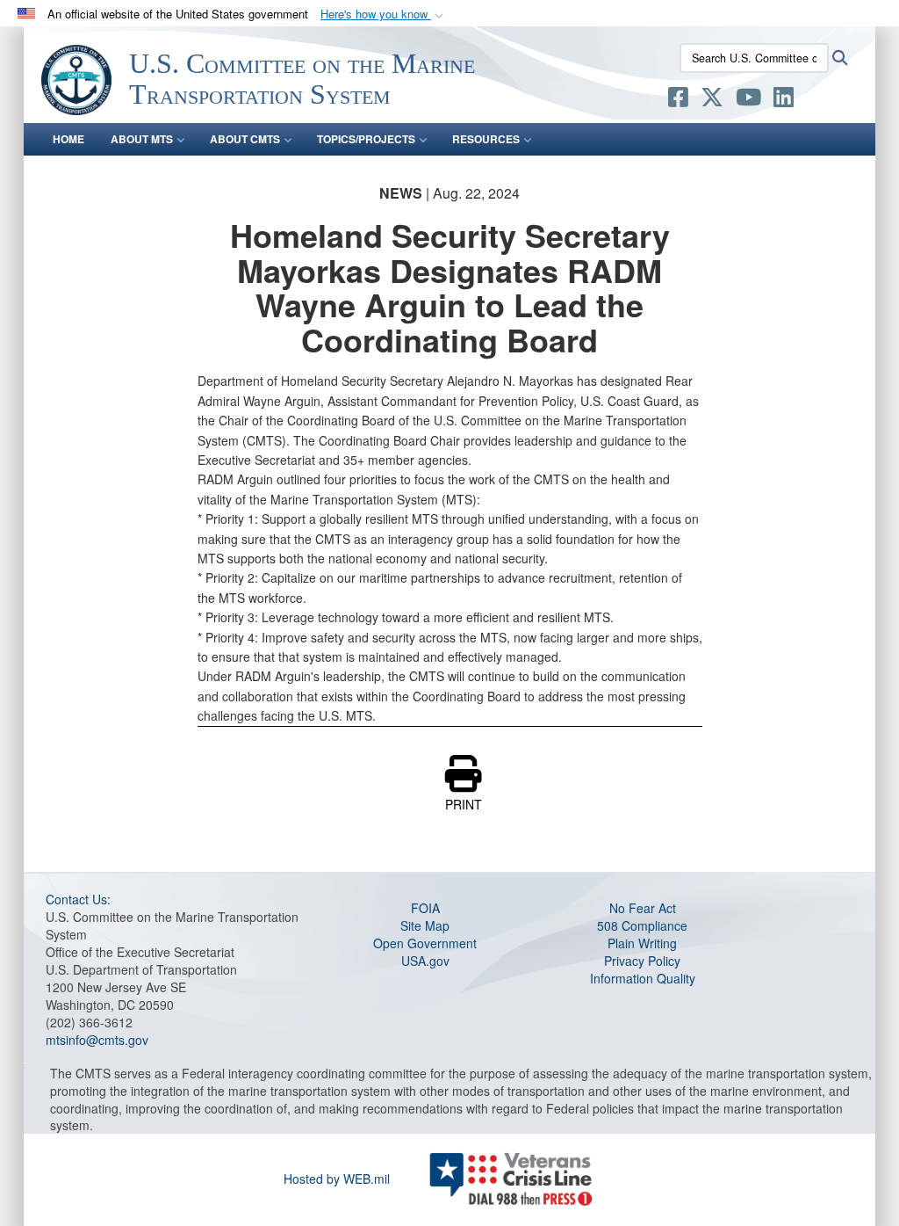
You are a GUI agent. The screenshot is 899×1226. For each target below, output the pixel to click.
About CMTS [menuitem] (245, 139)
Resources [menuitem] (486, 139)
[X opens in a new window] (712, 100)
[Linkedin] (783, 100)
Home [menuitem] (68, 139)
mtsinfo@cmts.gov (97, 1039)
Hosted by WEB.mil (337, 1178)
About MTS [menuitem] (142, 139)
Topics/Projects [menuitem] (366, 139)
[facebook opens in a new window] (678, 100)
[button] (383, 14)
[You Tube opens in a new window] (748, 100)
